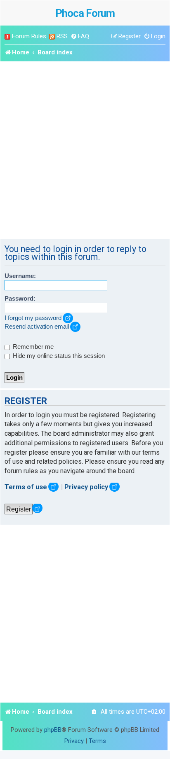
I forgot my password (33, 318)
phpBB (52, 729)
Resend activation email (37, 326)
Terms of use (26, 487)
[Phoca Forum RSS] (52, 36)
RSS (62, 36)
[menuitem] (80, 36)
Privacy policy (86, 487)
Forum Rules (29, 36)
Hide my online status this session (58, 356)
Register (18, 509)
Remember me (32, 346)
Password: (20, 298)
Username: (20, 276)
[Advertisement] (85, 150)
